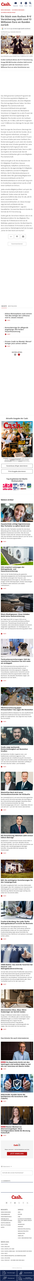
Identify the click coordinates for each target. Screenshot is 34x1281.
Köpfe (2, 1227)
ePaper (20, 1214)
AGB (19, 1216)
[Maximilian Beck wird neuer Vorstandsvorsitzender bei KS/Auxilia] (17, 781)
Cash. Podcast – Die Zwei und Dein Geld (12, 1260)
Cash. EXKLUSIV (5, 1246)
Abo (19, 1212)
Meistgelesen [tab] (12, 306)
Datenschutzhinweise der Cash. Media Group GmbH (25, 1220)
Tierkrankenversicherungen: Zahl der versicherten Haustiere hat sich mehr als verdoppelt (16, 661)
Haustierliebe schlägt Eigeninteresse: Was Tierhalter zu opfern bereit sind (15, 525)
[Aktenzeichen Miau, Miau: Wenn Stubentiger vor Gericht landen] (17, 998)
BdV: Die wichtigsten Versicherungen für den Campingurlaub (17, 881)
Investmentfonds (6, 1216)
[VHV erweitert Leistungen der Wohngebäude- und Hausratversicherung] (17, 556)
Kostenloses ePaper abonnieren (17, 466)
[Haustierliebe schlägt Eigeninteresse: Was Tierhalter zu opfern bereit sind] (17, 512)
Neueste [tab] (4, 306)
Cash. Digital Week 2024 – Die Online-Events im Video (16, 1251)
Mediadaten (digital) (24, 1229)
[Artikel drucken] (17, 236)
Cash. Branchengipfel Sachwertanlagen (13, 1255)
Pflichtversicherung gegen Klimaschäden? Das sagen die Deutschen (17, 709)
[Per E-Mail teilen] (23, 236)
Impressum (21, 1224)
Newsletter (21, 1233)
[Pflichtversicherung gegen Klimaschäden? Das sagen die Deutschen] (17, 696)
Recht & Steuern (6, 1225)
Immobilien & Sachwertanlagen (6, 1219)
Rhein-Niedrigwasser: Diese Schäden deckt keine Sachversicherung (15, 615)
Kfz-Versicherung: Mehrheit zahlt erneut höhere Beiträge (17, 836)
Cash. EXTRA (4, 1244)
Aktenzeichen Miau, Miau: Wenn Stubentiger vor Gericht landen (13, 1011)
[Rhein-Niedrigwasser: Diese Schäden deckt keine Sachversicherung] (17, 603)
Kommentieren (17, 244)
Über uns (20, 1235)
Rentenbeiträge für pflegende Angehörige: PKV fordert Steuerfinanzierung (16, 329)
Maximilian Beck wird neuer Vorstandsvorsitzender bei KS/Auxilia (15, 793)
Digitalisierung (5, 1223)
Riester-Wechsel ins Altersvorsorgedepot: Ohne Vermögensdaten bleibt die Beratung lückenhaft (15, 1130)
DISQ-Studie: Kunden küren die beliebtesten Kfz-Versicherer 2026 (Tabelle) (14, 1096)
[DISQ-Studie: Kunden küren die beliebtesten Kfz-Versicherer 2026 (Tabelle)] (17, 1083)
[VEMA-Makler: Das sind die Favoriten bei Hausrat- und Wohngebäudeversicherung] (17, 953)
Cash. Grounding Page (25, 1238)
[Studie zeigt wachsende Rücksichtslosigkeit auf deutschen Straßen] (17, 736)
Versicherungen (6, 1212)
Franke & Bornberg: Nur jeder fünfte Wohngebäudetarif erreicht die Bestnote (17, 922)
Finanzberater (5, 1214)
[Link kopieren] (11, 236)
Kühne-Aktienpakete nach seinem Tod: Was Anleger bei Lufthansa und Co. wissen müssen (18, 316)
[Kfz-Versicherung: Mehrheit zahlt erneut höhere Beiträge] (17, 824)
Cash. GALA (4, 1253)
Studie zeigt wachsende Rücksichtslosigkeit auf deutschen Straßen (14, 749)
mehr (8, 320)
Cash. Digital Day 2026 (7, 1249)
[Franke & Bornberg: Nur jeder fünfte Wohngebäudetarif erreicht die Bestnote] (17, 910)
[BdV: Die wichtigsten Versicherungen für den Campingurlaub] (17, 869)
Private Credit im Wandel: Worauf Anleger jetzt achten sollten (18, 342)
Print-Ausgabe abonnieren (17, 471)
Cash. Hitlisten (5, 1258)
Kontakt (20, 1226)
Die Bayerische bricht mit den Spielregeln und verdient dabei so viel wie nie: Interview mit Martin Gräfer (16, 1064)
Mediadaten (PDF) (23, 1231)
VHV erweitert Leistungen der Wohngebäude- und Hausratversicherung (12, 569)
